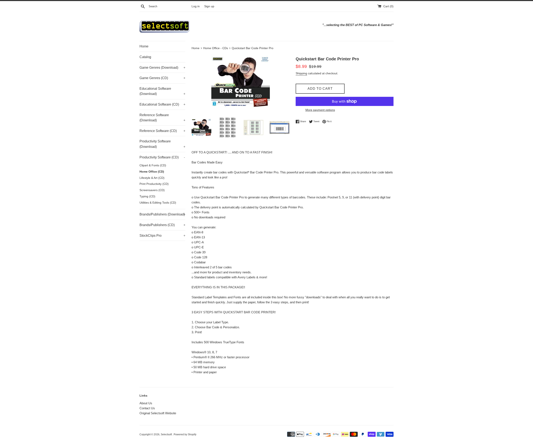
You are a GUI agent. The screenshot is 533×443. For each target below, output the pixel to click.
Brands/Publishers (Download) (162, 214)
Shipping (301, 73)
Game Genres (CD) (162, 78)
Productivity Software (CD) (162, 157)
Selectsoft (166, 434)
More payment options (320, 110)
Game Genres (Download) (162, 67)
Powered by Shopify (185, 434)
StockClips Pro (162, 235)
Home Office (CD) (151, 171)
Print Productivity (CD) (154, 183)
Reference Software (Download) (162, 117)
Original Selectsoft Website (157, 413)
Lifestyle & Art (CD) (151, 177)
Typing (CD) (147, 196)
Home (143, 46)
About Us (145, 403)
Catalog (145, 57)
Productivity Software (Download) (162, 143)
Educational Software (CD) (162, 104)
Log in (196, 6)
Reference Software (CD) (162, 131)
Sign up (209, 6)
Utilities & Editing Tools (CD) (157, 202)
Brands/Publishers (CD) (162, 225)
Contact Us (147, 408)
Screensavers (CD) (152, 190)
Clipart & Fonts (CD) (152, 165)
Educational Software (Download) (162, 91)
